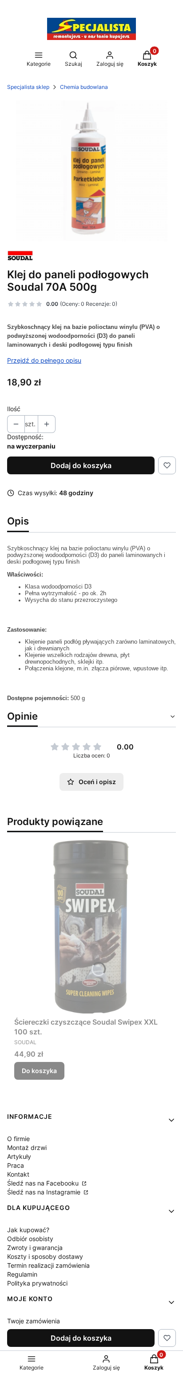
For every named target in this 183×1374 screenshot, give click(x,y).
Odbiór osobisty (30, 1238)
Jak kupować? (28, 1230)
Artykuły (19, 1156)
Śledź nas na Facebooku (43, 1183)
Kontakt (18, 1174)
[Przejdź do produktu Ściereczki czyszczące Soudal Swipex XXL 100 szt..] (91, 926)
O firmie (18, 1138)
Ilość (13, 409)
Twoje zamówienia (33, 1321)
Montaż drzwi (27, 1147)
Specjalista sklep (28, 87)
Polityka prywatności (37, 1283)
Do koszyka (39, 1070)
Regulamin (22, 1274)
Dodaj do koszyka (81, 465)
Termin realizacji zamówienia (48, 1265)
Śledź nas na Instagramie (44, 1192)
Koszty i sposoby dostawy (45, 1256)
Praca (15, 1165)
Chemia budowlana (84, 87)
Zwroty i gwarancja (35, 1247)
